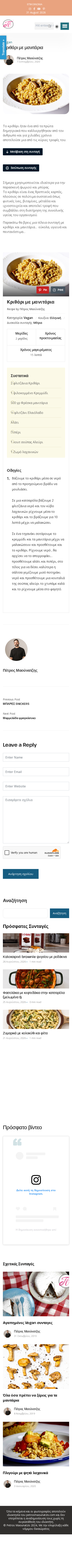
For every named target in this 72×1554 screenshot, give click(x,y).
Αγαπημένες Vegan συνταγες (28, 1322)
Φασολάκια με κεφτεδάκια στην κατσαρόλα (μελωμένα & (34, 994)
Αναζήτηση (15, 900)
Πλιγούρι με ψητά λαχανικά (25, 1472)
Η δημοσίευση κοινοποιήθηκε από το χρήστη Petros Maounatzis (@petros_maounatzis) (36, 1229)
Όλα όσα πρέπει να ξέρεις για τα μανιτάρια (30, 1398)
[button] (64, 26)
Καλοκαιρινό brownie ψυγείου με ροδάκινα (35, 956)
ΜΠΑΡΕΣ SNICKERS (16, 704)
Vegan (7, 42)
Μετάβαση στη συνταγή (25, 151)
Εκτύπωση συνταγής (23, 168)
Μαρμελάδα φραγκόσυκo (19, 718)
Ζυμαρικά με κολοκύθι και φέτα (25, 1033)
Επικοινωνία (34, 4)
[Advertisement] (36, 1082)
